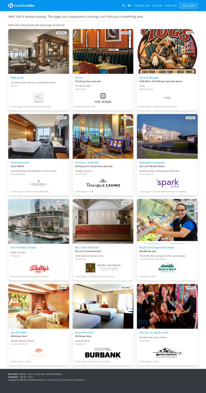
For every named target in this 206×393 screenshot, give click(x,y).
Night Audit (17, 77)
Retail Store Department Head (156, 247)
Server (78, 77)
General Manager (149, 77)
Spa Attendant (19, 332)
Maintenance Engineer (152, 162)
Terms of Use (54, 380)
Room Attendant (20, 162)
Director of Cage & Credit (153, 332)
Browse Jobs (171, 5)
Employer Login (142, 5)
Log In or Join (188, 5)
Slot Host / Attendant (87, 162)
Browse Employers (54, 374)
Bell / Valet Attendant (87, 247)
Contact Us (80, 380)
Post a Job (157, 5)
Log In (30, 374)
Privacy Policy (67, 380)
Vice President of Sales (23, 247)
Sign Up (23, 374)
